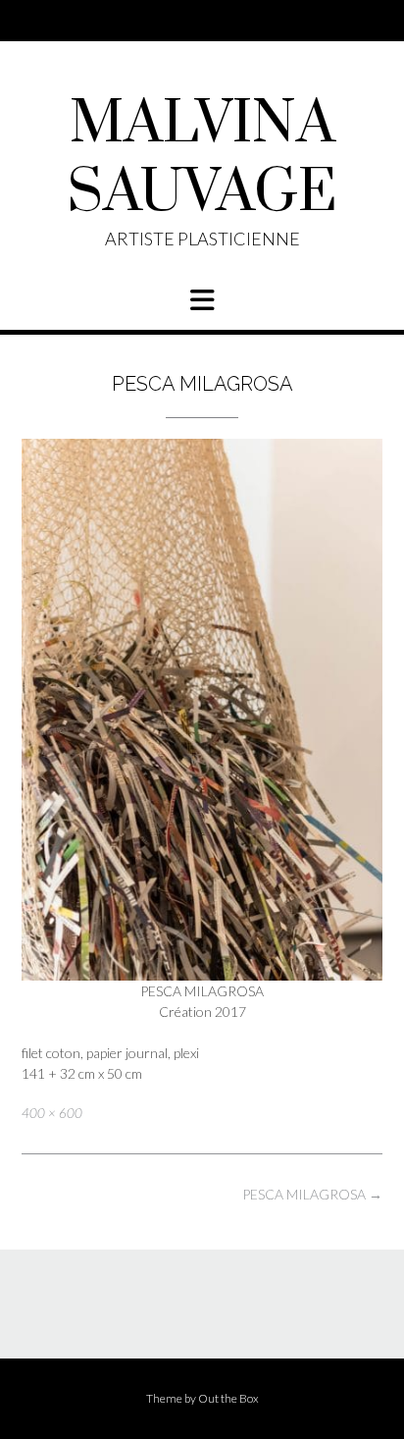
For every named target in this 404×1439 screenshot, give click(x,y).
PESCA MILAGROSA (312, 1194)
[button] (202, 300)
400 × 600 (52, 1113)
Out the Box (228, 1398)
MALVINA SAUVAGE (202, 159)
